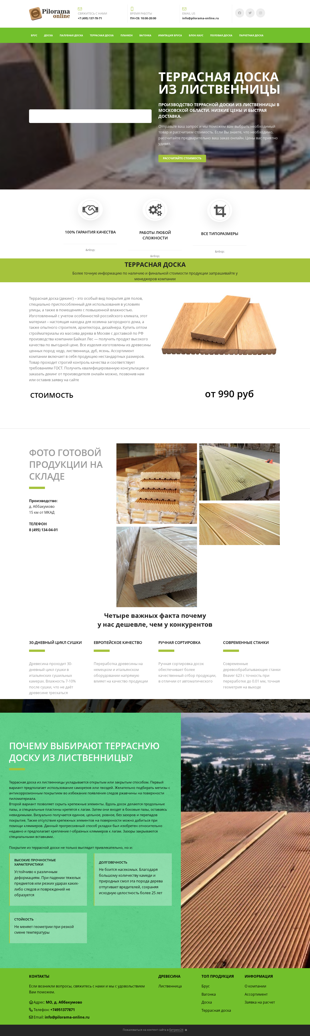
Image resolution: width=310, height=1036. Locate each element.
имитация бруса (170, 35)
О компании (255, 986)
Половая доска (221, 35)
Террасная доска (102, 35)
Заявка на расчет (260, 1002)
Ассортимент (256, 994)
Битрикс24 (176, 1030)
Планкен (127, 35)
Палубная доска (71, 35)
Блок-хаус (196, 35)
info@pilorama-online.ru (67, 1017)
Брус (34, 35)
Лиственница (170, 986)
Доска (48, 35)
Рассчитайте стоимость (182, 158)
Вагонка (145, 35)
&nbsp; (90, 250)
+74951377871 (62, 1009)
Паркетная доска (251, 35)
